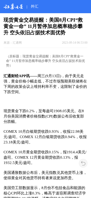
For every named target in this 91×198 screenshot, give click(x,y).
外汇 (34, 6)
